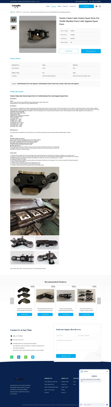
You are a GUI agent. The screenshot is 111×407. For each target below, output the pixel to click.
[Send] (107, 404)
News (74, 384)
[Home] (16, 6)
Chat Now (86, 6)
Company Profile (65, 381)
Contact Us (73, 6)
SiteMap (63, 389)
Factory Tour (64, 384)
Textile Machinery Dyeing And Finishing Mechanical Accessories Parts (66, 310)
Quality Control (64, 387)
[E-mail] (34, 358)
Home (48, 6)
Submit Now (65, 356)
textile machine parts (28, 268)
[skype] (20, 358)
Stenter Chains (26, 12)
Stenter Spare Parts (17, 268)
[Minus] (107, 371)
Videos (59, 6)
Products (53, 6)
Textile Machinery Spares (40, 268)
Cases (74, 381)
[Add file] (81, 404)
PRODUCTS (19, 12)
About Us (65, 6)
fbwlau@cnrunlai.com (18, 339)
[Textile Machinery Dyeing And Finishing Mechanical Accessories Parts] (66, 296)
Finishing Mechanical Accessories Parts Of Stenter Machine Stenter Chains (45, 310)
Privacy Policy (26, 404)
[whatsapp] (13, 358)
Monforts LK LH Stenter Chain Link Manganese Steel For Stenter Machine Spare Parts (24, 310)
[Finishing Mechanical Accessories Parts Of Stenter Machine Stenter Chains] (45, 296)
